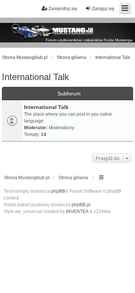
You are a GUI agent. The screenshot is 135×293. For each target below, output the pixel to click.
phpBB (58, 191)
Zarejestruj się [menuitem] (62, 8)
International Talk (35, 77)
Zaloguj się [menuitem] (103, 8)
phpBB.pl (81, 204)
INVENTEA (77, 211)
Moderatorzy (61, 127)
